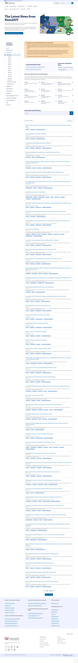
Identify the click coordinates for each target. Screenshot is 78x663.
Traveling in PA (8, 86)
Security (71, 654)
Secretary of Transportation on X (35, 605)
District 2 (9, 58)
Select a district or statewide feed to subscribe (65, 67)
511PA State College (55, 625)
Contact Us (8, 104)
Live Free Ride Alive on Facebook (35, 613)
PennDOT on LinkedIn (9, 612)
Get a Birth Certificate (44, 642)
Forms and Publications (10, 100)
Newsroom (9, 54)
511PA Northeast (54, 618)
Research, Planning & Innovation (12, 95)
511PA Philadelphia (55, 621)
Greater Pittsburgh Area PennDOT (12, 618)
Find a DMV (42, 640)
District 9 (9, 70)
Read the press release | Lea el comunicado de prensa (37, 56)
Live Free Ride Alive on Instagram (35, 617)
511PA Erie (53, 614)
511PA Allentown (54, 609)
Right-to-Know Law (60, 642)
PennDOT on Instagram (10, 607)
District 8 (9, 68)
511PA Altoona (54, 612)
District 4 (9, 62)
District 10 (10, 72)
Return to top (69, 633)
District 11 (9, 74)
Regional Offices (9, 91)
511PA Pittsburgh (54, 623)
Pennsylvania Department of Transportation (9, 44)
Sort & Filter (69, 120)
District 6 (9, 66)
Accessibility (52, 654)
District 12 (10, 76)
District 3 (9, 60)
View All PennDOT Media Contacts (34, 69)
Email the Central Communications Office (35, 67)
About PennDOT (9, 50)
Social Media (9, 79)
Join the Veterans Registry (44, 644)
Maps (7, 102)
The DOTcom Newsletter (11, 81)
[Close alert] (71, 42)
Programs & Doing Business (11, 98)
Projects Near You (9, 88)
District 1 (9, 57)
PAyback (41, 646)
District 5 (9, 64)
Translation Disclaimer (65, 654)
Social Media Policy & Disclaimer (68, 655)
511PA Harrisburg (54, 616)
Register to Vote (43, 639)
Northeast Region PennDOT (11, 623)
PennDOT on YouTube (9, 610)
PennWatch (59, 640)
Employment (8, 93)
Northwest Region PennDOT (11, 625)
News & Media (9, 52)
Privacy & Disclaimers (58, 654)
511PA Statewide (54, 603)
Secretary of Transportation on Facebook (37, 603)
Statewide (10, 78)
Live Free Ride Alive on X (34, 615)
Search (7, 48)
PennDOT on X (8, 605)
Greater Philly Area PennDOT (11, 621)
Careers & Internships (61, 639)
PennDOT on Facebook (10, 603)
